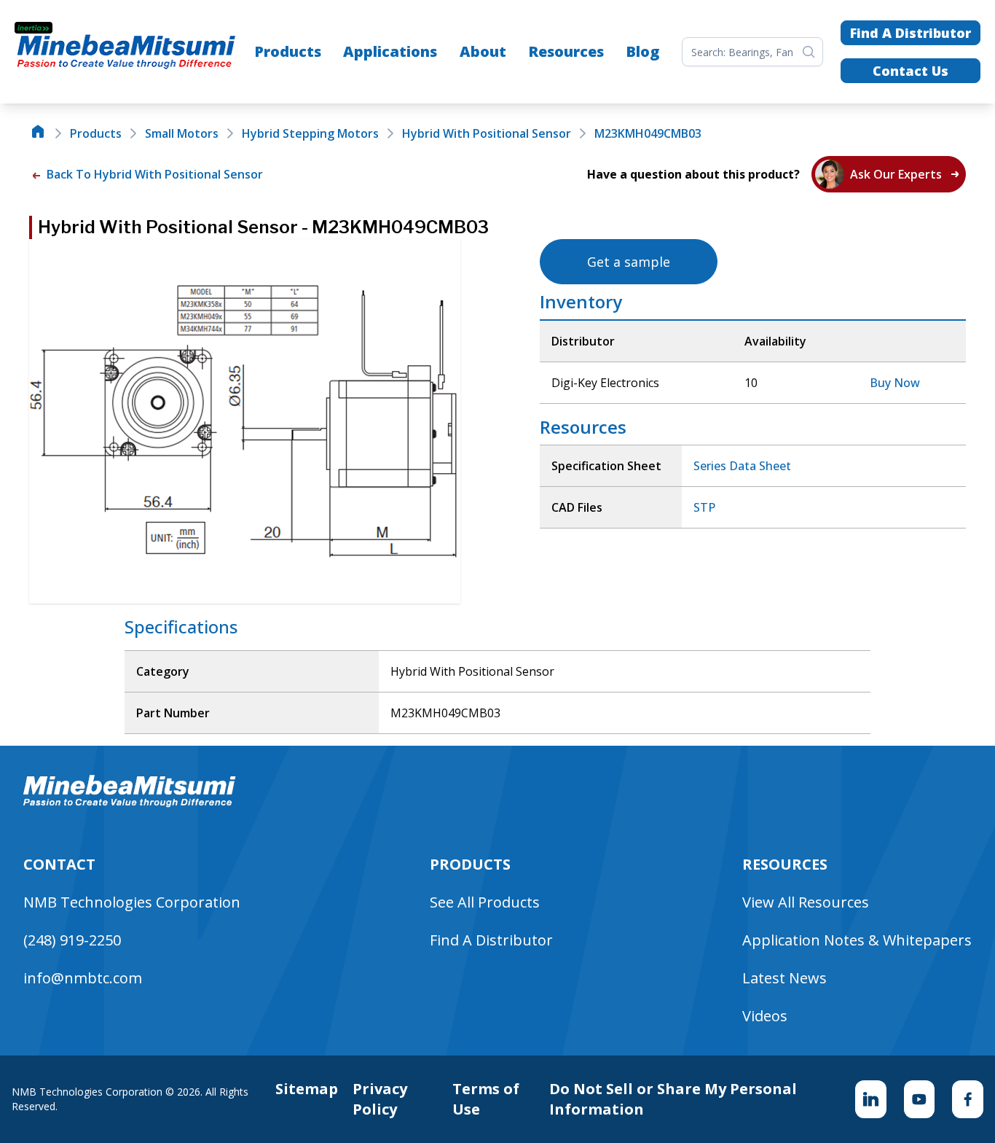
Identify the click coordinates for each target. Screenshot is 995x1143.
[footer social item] (870, 1099)
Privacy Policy (380, 1099)
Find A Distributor (910, 33)
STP (704, 507)
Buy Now (895, 383)
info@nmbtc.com (82, 978)
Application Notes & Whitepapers (857, 940)
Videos (764, 1016)
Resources (566, 51)
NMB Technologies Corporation (131, 902)
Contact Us (910, 70)
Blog (642, 51)
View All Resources (805, 902)
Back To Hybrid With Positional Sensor (153, 174)
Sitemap (306, 1089)
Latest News (784, 978)
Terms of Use (485, 1099)
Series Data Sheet (742, 466)
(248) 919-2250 (72, 940)
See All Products (485, 902)
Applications (390, 51)
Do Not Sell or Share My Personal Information (673, 1099)
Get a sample (628, 261)
